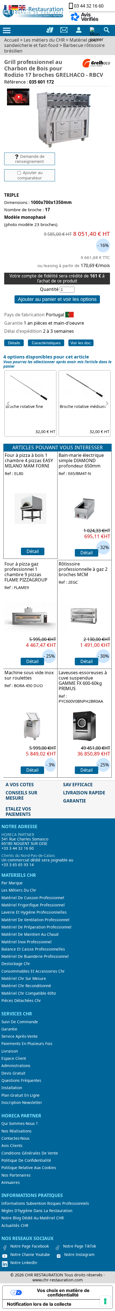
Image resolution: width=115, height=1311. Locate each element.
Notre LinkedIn (23, 1262)
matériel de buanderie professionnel (35, 956)
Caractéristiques (46, 343)
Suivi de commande (19, 1022)
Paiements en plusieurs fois (26, 1043)
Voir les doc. (81, 343)
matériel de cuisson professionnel (32, 898)
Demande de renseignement (29, 159)
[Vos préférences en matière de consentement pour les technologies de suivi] (105, 1301)
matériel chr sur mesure (23, 978)
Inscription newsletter (21, 1102)
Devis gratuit (13, 1073)
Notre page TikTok (79, 1246)
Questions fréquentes (21, 1080)
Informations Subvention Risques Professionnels (45, 1203)
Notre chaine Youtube (30, 1254)
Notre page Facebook (29, 1246)
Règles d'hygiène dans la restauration (36, 1210)
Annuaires (10, 1182)
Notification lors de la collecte (39, 1304)
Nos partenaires (16, 1175)
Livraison (9, 1051)
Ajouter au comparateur (30, 175)
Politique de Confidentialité (26, 1160)
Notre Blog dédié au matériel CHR (32, 1218)
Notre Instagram (79, 1254)
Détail (33, 551)
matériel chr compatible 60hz (28, 993)
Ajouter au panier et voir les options (57, 299)
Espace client (13, 1058)
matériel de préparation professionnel (36, 927)
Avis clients (12, 1145)
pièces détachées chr (21, 1000)
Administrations (15, 1065)
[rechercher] (106, 30)
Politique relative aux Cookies (28, 1167)
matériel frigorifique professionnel (33, 905)
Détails (14, 343)
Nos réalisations (16, 1131)
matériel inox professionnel (26, 942)
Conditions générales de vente (29, 1153)
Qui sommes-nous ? (19, 1123)
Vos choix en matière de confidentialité (63, 1293)
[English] (22, 7)
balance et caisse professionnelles (33, 949)
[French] (7, 7)
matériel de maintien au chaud (29, 934)
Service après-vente (19, 1036)
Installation (11, 1088)
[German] (15, 7)
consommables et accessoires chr (33, 971)
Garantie (9, 1029)
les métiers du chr (18, 890)
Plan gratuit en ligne (20, 1095)
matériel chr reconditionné (26, 986)
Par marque (12, 883)
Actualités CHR (14, 1225)
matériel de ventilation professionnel (35, 920)
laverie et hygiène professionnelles (34, 912)
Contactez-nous (15, 1138)
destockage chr (15, 963)
